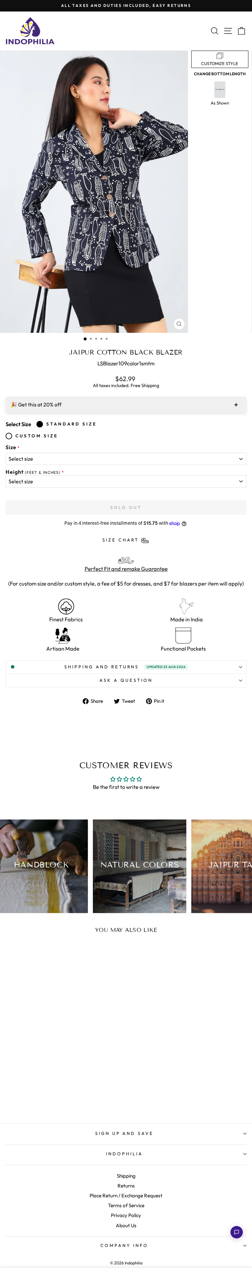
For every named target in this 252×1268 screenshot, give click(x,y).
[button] (236, 1232)
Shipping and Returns (124, 666)
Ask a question (126, 680)
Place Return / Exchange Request (126, 1195)
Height (33, 472)
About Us (126, 1225)
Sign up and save (124, 1133)
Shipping (126, 1176)
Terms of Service (126, 1205)
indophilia (124, 1153)
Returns (126, 1186)
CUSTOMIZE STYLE (219, 63)
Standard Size (71, 424)
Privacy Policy (126, 1215)
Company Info (124, 1245)
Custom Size (36, 435)
